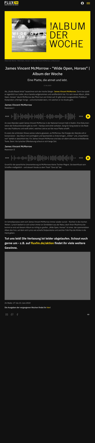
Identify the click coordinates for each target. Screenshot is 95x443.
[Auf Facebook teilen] (17, 314)
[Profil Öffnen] (82, 3)
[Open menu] (88, 3)
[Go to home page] (11, 3)
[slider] (44, 116)
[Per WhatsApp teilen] (12, 314)
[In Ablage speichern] (88, 314)
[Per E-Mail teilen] (7, 314)
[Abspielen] (88, 116)
